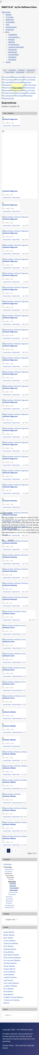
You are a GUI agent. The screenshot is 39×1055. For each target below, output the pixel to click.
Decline (11, 540)
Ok (3, 540)
